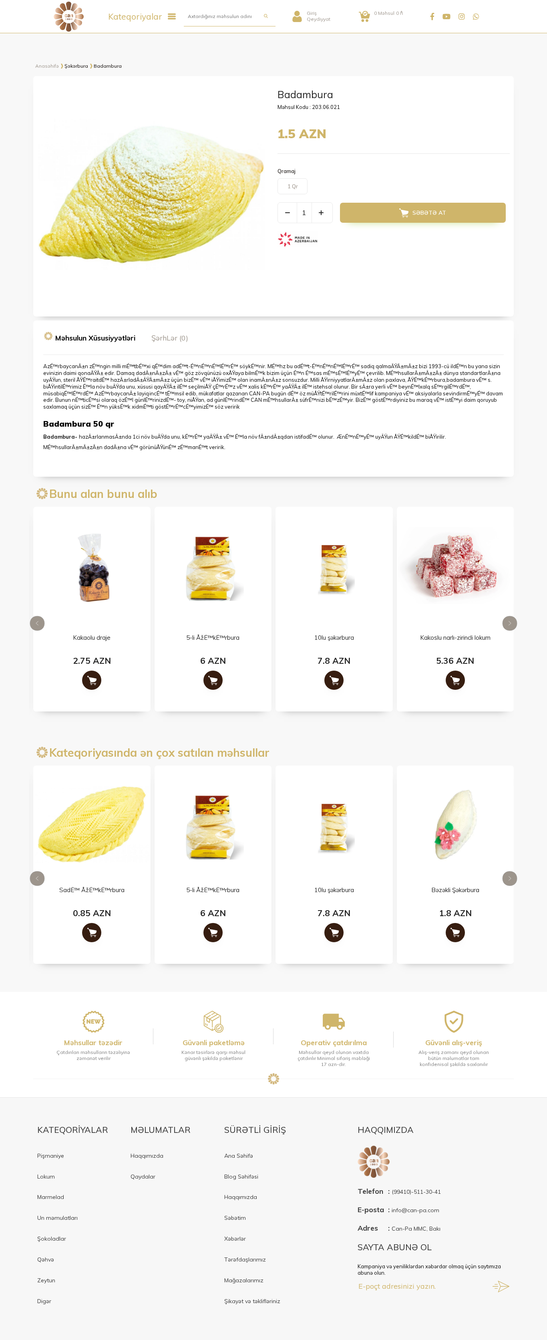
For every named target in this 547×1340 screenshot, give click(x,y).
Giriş (312, 13)
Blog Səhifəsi (241, 1176)
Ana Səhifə (238, 1155)
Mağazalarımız (243, 1280)
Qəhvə (45, 1259)
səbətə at (429, 212)
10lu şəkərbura (334, 638)
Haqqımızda (147, 1155)
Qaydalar (143, 1176)
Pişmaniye (50, 1155)
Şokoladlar (51, 1238)
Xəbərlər (235, 1238)
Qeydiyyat (318, 19)
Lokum (46, 1176)
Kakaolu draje (92, 638)
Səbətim (235, 1217)
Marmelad (50, 1197)
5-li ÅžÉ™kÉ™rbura (212, 638)
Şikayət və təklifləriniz (252, 1301)
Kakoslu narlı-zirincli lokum (455, 638)
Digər (44, 1301)
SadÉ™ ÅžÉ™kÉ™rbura (92, 890)
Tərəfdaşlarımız (245, 1259)
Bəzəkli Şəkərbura (455, 890)
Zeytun (46, 1280)
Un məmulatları (57, 1217)
